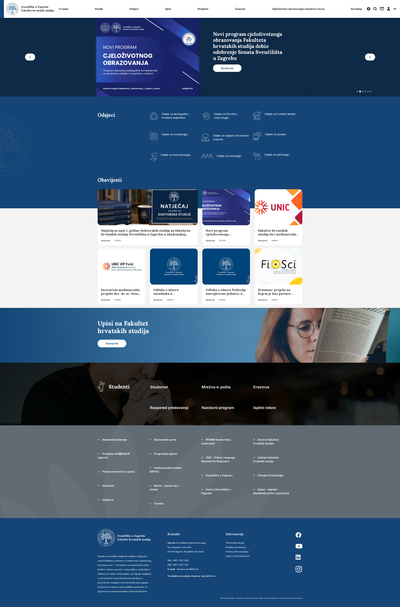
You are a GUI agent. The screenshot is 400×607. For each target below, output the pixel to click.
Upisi (168, 8)
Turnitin (158, 503)
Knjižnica (107, 499)
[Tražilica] (375, 9)
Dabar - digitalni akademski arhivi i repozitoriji (271, 491)
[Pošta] (382, 9)
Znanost (240, 8)
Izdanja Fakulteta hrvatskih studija (266, 459)
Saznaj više (105, 241)
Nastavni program (218, 407)
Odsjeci (134, 8)
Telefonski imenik (235, 542)
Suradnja (356, 8)
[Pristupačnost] (368, 9)
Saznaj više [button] (227, 62)
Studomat (159, 387)
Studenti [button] (203, 8)
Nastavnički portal (164, 439)
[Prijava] (388, 9)
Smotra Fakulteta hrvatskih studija (266, 441)
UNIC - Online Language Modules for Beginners (218, 459)
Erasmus (261, 387)
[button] (30, 57)
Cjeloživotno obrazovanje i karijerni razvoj (298, 8)
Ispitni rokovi (264, 407)
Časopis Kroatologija (270, 475)
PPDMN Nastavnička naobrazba (216, 441)
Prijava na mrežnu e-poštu (118, 471)
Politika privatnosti (236, 547)
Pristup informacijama (237, 551)
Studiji (99, 8)
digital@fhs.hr (208, 576)
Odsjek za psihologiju (277, 154)
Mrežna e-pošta (216, 387)
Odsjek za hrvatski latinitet (280, 114)
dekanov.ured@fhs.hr (188, 569)
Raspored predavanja (169, 407)
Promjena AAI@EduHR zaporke (114, 455)
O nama (63, 8)
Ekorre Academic (295, 598)
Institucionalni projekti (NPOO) (165, 469)
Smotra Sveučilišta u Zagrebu (216, 491)
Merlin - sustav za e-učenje (164, 487)
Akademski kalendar (114, 439)
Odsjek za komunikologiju (176, 154)
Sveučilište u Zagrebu (218, 475)
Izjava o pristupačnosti (238, 556)
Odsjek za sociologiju (229, 155)
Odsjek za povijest (275, 134)
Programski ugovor (165, 453)
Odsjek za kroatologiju (175, 134)
